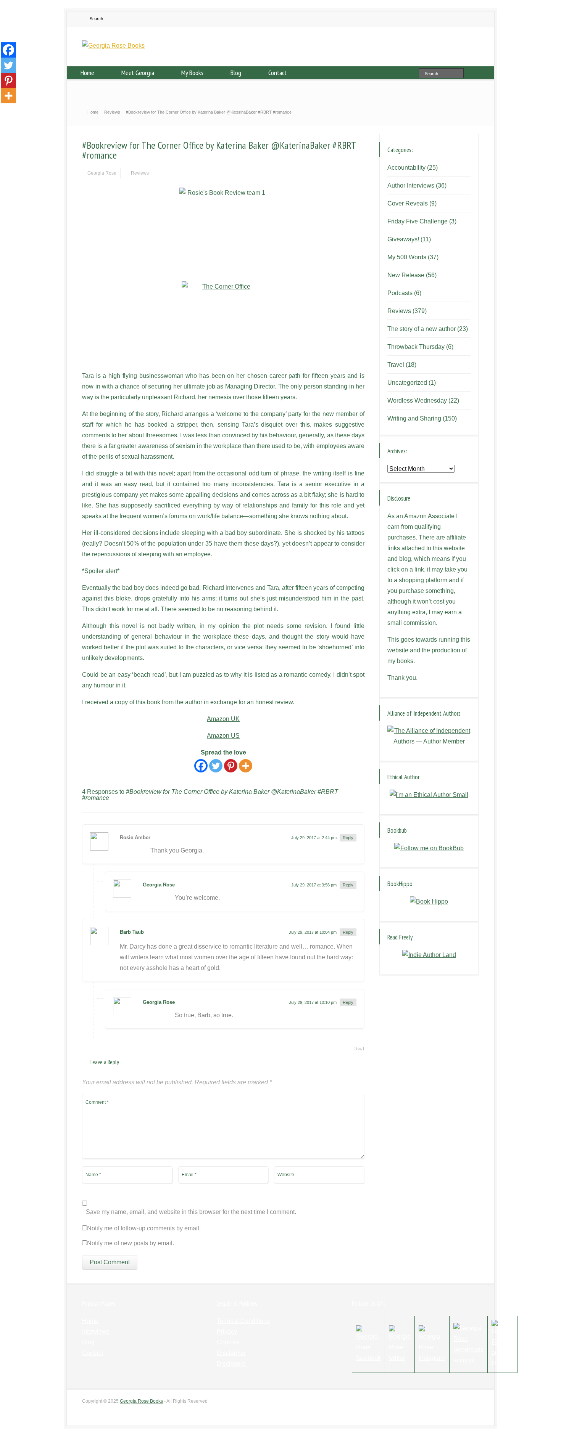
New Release (405, 275)
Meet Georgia (137, 72)
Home (87, 72)
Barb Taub (132, 932)
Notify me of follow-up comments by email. (144, 1228)
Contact (277, 72)
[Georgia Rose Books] (113, 45)
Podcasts (400, 293)
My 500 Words (406, 257)
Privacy (227, 1331)
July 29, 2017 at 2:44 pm (314, 837)
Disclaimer (231, 1353)
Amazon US (223, 735)
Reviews (140, 173)
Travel (395, 364)
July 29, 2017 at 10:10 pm (313, 1002)
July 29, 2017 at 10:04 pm (313, 932)
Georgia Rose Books (141, 1401)
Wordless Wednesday (417, 400)
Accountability (406, 167)
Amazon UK (223, 719)
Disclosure (231, 1363)
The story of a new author (421, 329)
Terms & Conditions (243, 1321)
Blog (236, 72)
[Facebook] (201, 765)
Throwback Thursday (416, 347)
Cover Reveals (407, 203)
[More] (245, 765)
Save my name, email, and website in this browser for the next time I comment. (191, 1212)
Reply (348, 837)
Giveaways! (403, 239)
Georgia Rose (101, 173)
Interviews (96, 1331)
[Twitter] (215, 765)
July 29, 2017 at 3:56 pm (314, 885)
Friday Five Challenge (417, 221)
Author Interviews (410, 185)
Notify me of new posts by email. (130, 1243)
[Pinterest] (230, 765)
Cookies (228, 1342)
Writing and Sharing (414, 418)
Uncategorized (407, 382)
